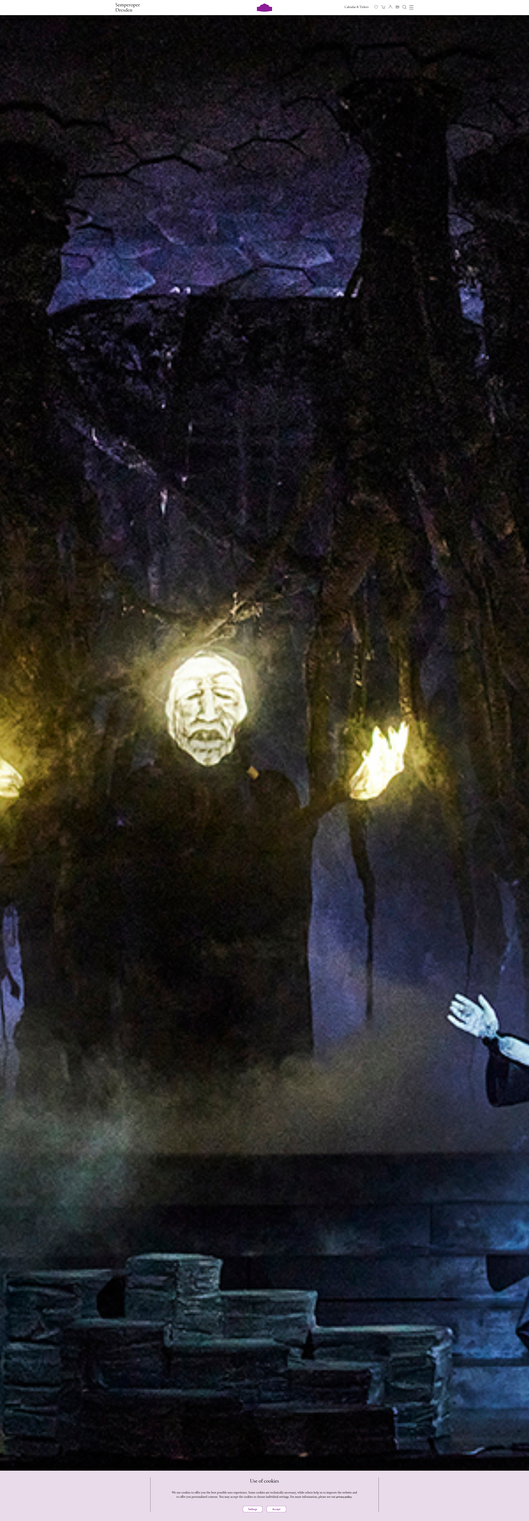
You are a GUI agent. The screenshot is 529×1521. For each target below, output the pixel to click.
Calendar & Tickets (357, 7)
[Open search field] (404, 7)
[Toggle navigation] (411, 6)
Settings (252, 1509)
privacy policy (344, 1496)
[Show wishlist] (376, 7)
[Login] (390, 7)
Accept (276, 1509)
